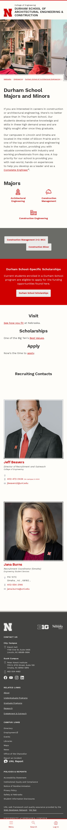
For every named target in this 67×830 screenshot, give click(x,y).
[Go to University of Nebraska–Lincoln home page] (8, 13)
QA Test (32, 810)
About (6, 693)
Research (8, 708)
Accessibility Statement (15, 778)
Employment (10, 732)
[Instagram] (16, 677)
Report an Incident (13, 758)
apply (30, 353)
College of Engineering (25, 5)
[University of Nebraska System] (57, 627)
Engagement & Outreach (15, 713)
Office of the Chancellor (15, 754)
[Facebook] (5, 677)
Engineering (18, 79)
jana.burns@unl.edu (18, 589)
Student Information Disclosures (19, 799)
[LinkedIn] (22, 677)
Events (7, 737)
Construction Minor (39, 247)
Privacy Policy (10, 790)
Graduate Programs (13, 703)
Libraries (8, 741)
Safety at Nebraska (13, 794)
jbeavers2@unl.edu (17, 483)
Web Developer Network (15, 810)
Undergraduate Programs (15, 698)
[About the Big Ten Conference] (43, 627)
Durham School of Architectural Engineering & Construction (39, 12)
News (6, 749)
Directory (8, 728)
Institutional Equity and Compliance (21, 782)
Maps (6, 745)
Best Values (37, 338)
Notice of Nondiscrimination (17, 786)
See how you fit (14, 322)
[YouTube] (11, 677)
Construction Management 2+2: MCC (26, 240)
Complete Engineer (16, 169)
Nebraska (7, 79)
